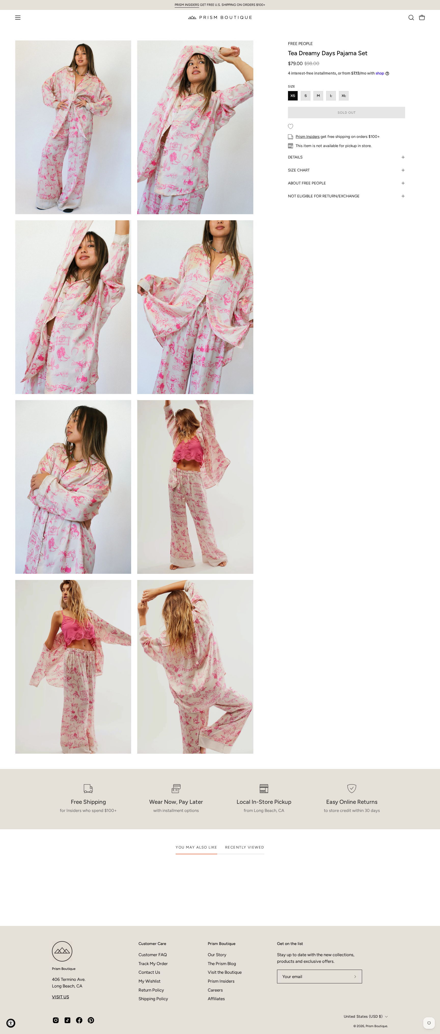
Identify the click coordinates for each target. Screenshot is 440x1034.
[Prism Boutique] (220, 17)
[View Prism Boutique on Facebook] (79, 1020)
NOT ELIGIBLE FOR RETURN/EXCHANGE (324, 196)
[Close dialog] (317, 908)
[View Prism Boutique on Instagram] (56, 1020)
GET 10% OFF (270, 982)
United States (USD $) (363, 1016)
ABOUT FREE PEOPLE (307, 183)
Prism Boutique (63, 969)
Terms (267, 1013)
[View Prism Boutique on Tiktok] (67, 1020)
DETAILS (295, 157)
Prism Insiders (308, 136)
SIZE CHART (299, 170)
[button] (411, 17)
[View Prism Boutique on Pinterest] (91, 1020)
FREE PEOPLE (300, 43)
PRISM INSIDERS (187, 5)
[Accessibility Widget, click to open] (10, 1023)
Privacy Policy (251, 1013)
